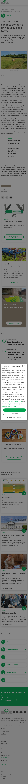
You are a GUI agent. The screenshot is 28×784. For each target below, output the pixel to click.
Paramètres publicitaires (15, 401)
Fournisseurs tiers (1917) (13, 386)
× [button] (24, 365)
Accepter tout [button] (14, 410)
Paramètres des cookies (15, 404)
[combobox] (23, 366)
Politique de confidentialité (9, 406)
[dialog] (14, 392)
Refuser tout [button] (14, 413)
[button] (14, 417)
